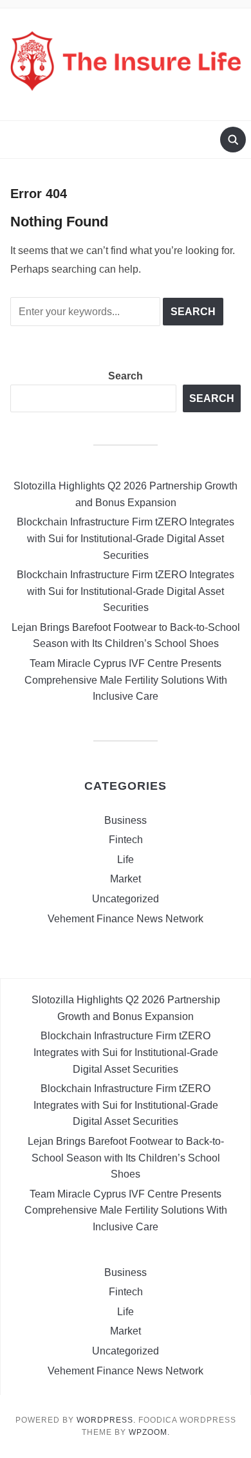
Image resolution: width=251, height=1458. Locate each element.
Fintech (126, 839)
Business (125, 820)
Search (125, 375)
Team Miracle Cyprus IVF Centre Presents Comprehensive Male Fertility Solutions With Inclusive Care (125, 680)
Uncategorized (125, 898)
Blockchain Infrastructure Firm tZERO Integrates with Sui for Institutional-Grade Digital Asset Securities (125, 538)
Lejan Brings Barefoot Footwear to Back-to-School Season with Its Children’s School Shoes (126, 1158)
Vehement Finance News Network (125, 918)
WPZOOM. (149, 1432)
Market (125, 878)
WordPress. (106, 1420)
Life (125, 859)
